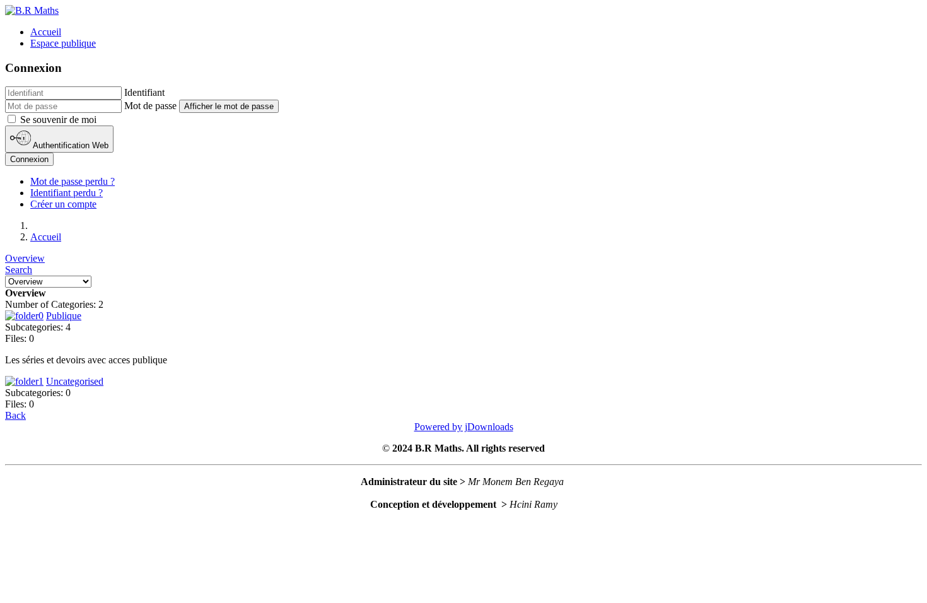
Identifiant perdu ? (66, 192)
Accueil (45, 31)
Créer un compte (63, 204)
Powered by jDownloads (463, 426)
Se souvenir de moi (58, 119)
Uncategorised (74, 381)
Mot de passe (150, 105)
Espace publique (63, 43)
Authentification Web (69, 146)
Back (15, 415)
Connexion (29, 159)
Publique (63, 315)
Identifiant (144, 92)
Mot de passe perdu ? (72, 181)
